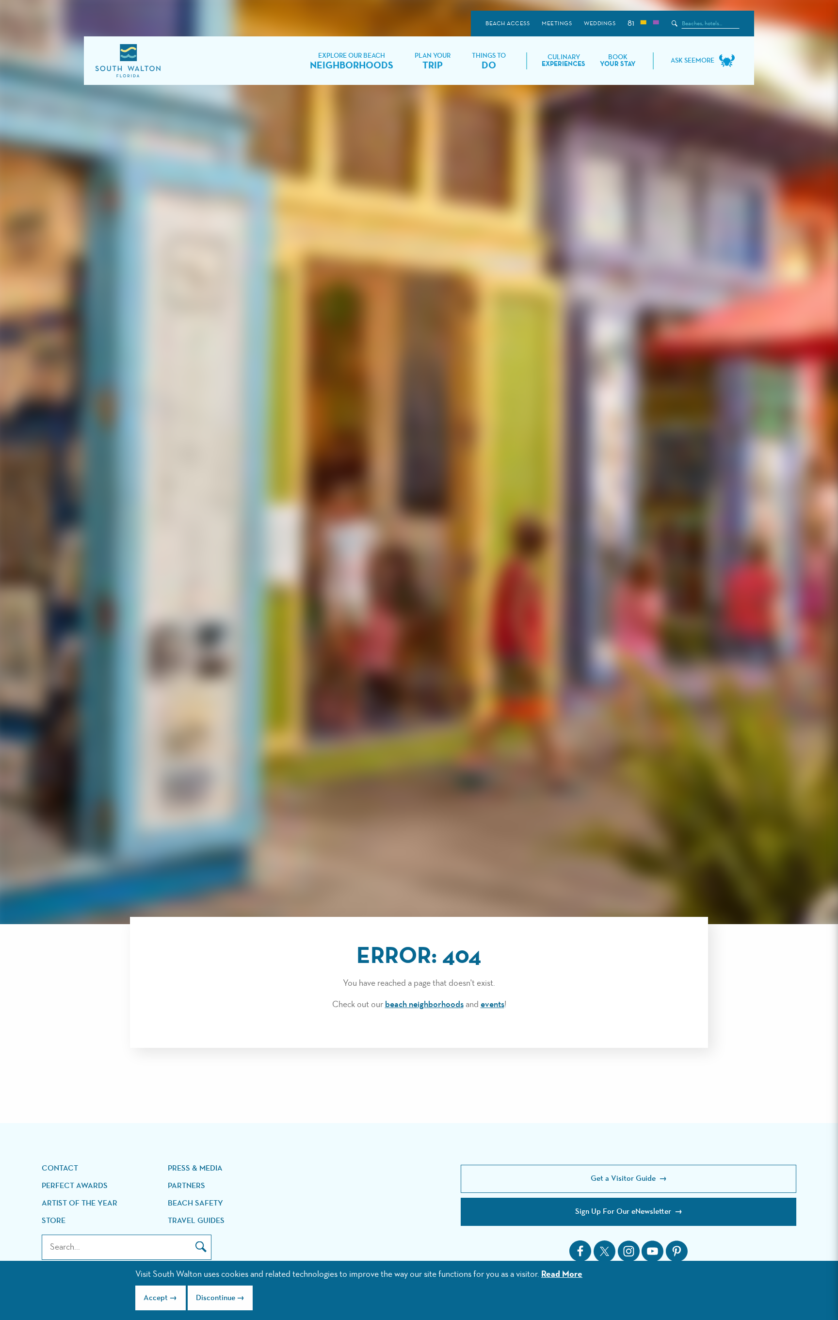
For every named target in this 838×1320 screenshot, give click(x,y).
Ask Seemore (692, 60)
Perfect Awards (75, 1186)
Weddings (599, 24)
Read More (561, 1274)
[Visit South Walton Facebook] (580, 1251)
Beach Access (507, 24)
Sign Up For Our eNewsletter (624, 1212)
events (492, 1004)
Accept (156, 1298)
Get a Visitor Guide (624, 1179)
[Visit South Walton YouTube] (652, 1251)
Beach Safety (195, 1203)
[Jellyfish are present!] (656, 23)
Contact (60, 1169)
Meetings (557, 24)
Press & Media (195, 1169)
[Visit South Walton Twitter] (604, 1251)
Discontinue (215, 1298)
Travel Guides (196, 1221)
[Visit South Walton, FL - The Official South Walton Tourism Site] (128, 61)
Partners (186, 1186)
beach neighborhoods (424, 1004)
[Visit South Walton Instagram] (628, 1251)
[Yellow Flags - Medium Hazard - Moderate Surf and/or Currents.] (643, 23)
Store (53, 1221)
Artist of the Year (79, 1203)
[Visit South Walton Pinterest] (676, 1251)
